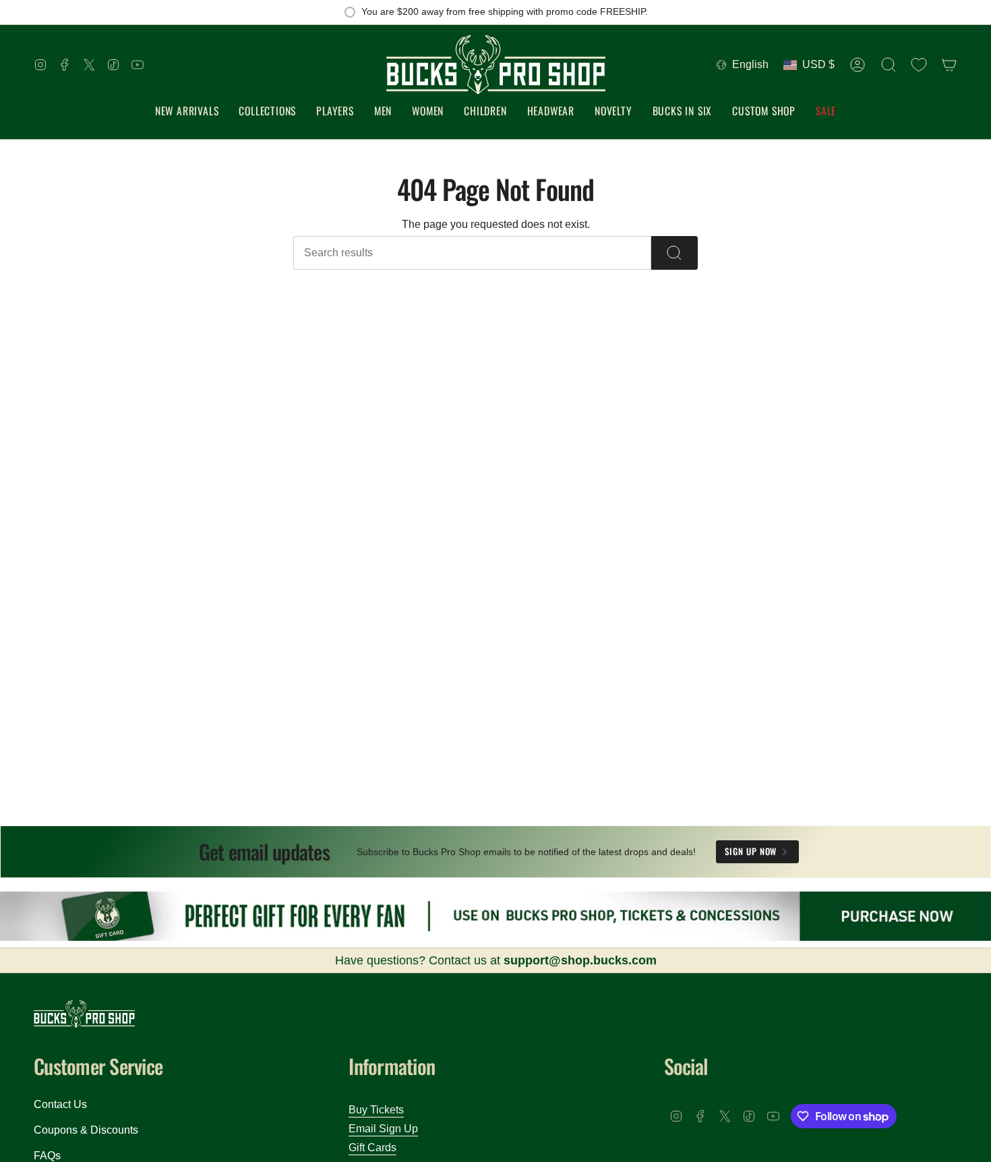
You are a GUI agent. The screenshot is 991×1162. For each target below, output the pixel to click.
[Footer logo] (84, 1014)
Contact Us (60, 1104)
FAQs (47, 1155)
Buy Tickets (376, 1109)
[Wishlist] (919, 65)
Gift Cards (372, 1147)
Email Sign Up (383, 1128)
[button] (267, 111)
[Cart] (949, 64)
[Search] (674, 253)
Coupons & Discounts (86, 1130)
